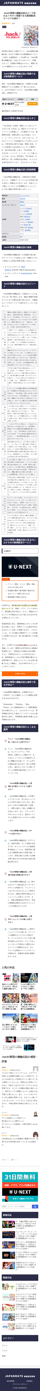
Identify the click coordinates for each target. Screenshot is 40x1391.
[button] (35, 1206)
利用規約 (30, 1381)
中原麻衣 (26, 211)
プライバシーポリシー (20, 1384)
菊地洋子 (22, 205)
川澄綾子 (28, 219)
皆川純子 (29, 208)
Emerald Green (27, 273)
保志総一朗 (27, 225)
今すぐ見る (32, 103)
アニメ (22, 233)
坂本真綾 (28, 230)
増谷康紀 (30, 227)
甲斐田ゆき (27, 216)
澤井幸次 (22, 198)
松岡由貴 (29, 214)
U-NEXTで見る (20, 673)
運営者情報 (10, 1381)
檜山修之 (30, 222)
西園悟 (22, 202)
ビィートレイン (25, 195)
